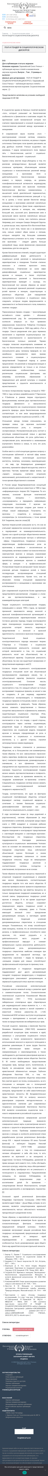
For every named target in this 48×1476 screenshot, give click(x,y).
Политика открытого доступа (15, 1381)
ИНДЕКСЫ (24, 1359)
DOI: (3, 19)
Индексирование (11, 1379)
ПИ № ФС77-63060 (29, 10)
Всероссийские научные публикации (18, 1406)
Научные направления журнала (16, 1385)
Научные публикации (13, 1383)
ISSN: (4, 15)
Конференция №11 (22, 1335)
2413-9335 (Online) (12, 17)
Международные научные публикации (19, 1404)
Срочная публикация (27, 22)
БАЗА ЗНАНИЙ (7, 1398)
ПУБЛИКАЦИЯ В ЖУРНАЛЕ (11, 1390)
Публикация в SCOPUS (10, 22)
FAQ (7, 1408)
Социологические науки (11, 43)
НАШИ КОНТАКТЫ (8, 1411)
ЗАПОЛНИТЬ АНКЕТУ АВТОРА (24, 1356)
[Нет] (45, 1470)
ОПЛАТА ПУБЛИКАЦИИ (24, 1354)
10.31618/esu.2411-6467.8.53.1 (16, 19)
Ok (25, 1473)
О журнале (9, 1375)
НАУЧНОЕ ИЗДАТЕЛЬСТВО (11, 1372)
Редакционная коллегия (14, 1388)
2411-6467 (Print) (11, 15)
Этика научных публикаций (14, 1377)
